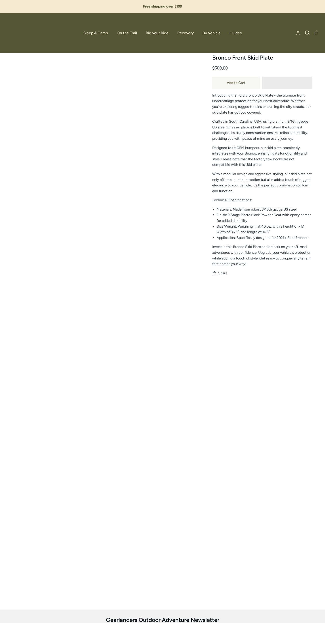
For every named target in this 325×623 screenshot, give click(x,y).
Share (223, 273)
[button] (287, 83)
